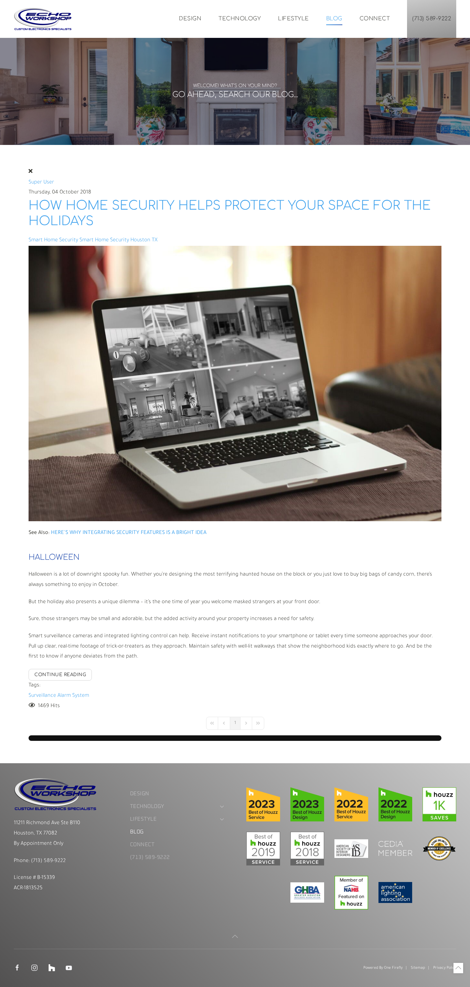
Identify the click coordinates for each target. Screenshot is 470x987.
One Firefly (393, 968)
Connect (375, 18)
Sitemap (418, 968)
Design (190, 18)
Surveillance (42, 696)
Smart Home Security (53, 240)
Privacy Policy (444, 968)
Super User (41, 183)
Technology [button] (239, 18)
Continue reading (60, 674)
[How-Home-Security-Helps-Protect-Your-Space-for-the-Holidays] (235, 384)
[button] (235, 936)
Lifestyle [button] (293, 18)
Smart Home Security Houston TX (118, 240)
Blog (334, 18)
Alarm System (73, 696)
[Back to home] (43, 19)
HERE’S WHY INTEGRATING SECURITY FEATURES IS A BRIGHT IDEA (128, 533)
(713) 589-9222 (431, 18)
